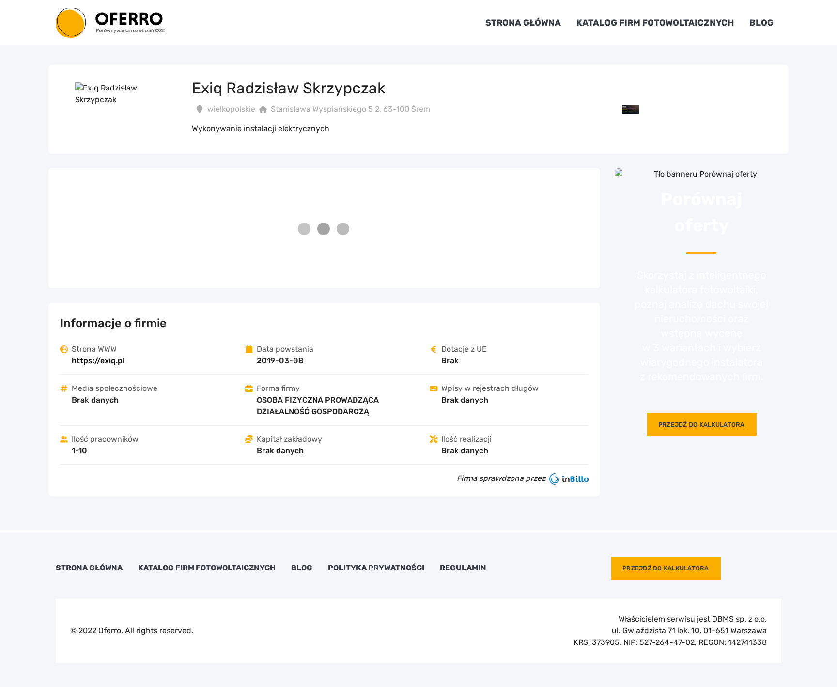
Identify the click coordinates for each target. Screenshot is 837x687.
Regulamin (463, 568)
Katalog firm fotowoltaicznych (655, 22)
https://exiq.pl (98, 360)
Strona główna (523, 22)
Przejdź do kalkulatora (701, 424)
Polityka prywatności (376, 568)
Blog (761, 22)
